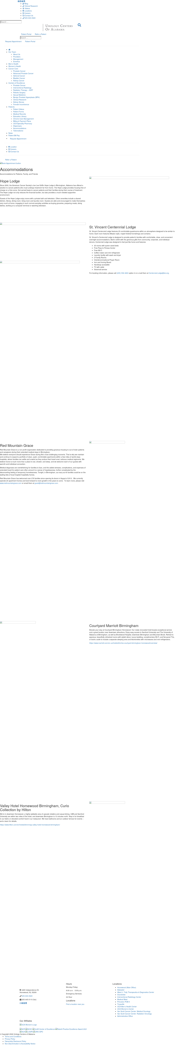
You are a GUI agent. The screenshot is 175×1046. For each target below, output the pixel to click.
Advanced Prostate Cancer (23, 73)
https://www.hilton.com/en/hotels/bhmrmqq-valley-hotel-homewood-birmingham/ (30, 824)
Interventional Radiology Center (129, 997)
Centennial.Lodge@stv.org (159, 273)
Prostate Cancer (19, 71)
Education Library (19, 116)
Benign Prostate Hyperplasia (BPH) (26, 97)
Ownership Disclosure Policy (15, 1041)
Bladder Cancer (19, 78)
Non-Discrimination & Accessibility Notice (20, 1043)
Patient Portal (26, 34)
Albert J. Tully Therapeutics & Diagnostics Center (135, 992)
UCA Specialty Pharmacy (22, 123)
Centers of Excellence (16, 83)
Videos (27, 8)
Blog (26, 3)
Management (18, 59)
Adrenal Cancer (19, 76)
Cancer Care (13, 68)
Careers (27, 13)
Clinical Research (31, 6)
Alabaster (120, 990)
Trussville (120, 1004)
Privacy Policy (10, 1039)
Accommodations (19, 128)
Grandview (121, 994)
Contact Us (28, 15)
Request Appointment (13, 41)
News (10, 133)
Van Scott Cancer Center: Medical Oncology (133, 1011)
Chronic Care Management (23, 119)
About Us (16, 54)
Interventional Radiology (22, 88)
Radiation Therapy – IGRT (23, 90)
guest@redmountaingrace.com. (46, 483)
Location (13, 147)
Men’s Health (13, 64)
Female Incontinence (21, 104)
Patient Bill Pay (14, 135)
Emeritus (16, 61)
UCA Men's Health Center (127, 1006)
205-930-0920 (29, 18)
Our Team (12, 52)
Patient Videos (18, 109)
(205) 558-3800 (122, 273)
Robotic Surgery (19, 92)
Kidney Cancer (18, 80)
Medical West (122, 999)
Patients (11, 107)
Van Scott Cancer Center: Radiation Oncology (134, 1013)
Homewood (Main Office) (126, 987)
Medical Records (19, 114)
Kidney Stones (18, 102)
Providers (16, 56)
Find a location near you (75, 1004)
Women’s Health (14, 66)
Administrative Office (125, 1016)
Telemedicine (18, 130)
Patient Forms (18, 111)
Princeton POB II (123, 1002)
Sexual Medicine (19, 95)
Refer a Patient (40, 34)
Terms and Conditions (13, 1036)
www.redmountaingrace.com (10, 483)
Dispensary (17, 126)
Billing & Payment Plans (22, 121)
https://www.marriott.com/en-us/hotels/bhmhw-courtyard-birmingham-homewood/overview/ (123, 643)
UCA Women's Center (125, 1009)
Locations (28, 11)
